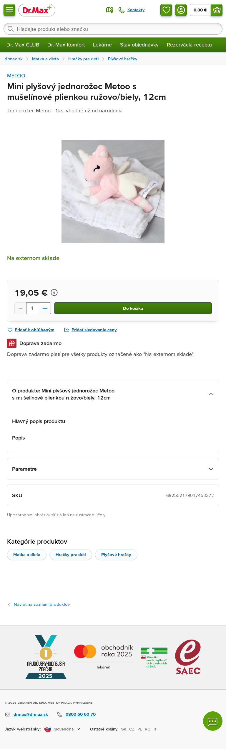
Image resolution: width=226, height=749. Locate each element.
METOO (16, 75)
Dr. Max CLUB (22, 44)
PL (139, 729)
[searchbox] (113, 29)
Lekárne (102, 44)
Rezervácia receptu (189, 44)
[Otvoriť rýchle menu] (9, 10)
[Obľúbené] (166, 10)
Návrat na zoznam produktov (42, 604)
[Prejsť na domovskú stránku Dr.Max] (36, 10)
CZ (131, 729)
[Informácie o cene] (54, 292)
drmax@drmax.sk (31, 714)
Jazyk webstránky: (23, 728)
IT (155, 729)
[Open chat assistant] (212, 721)
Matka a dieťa (26, 554)
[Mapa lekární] (109, 10)
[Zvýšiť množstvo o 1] (45, 308)
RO (148, 729)
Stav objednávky (139, 44)
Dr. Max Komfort (66, 44)
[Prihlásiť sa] (181, 10)
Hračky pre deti (71, 554)
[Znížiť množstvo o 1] (20, 308)
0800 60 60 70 (81, 714)
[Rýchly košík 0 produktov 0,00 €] (216, 10)
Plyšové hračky (116, 554)
